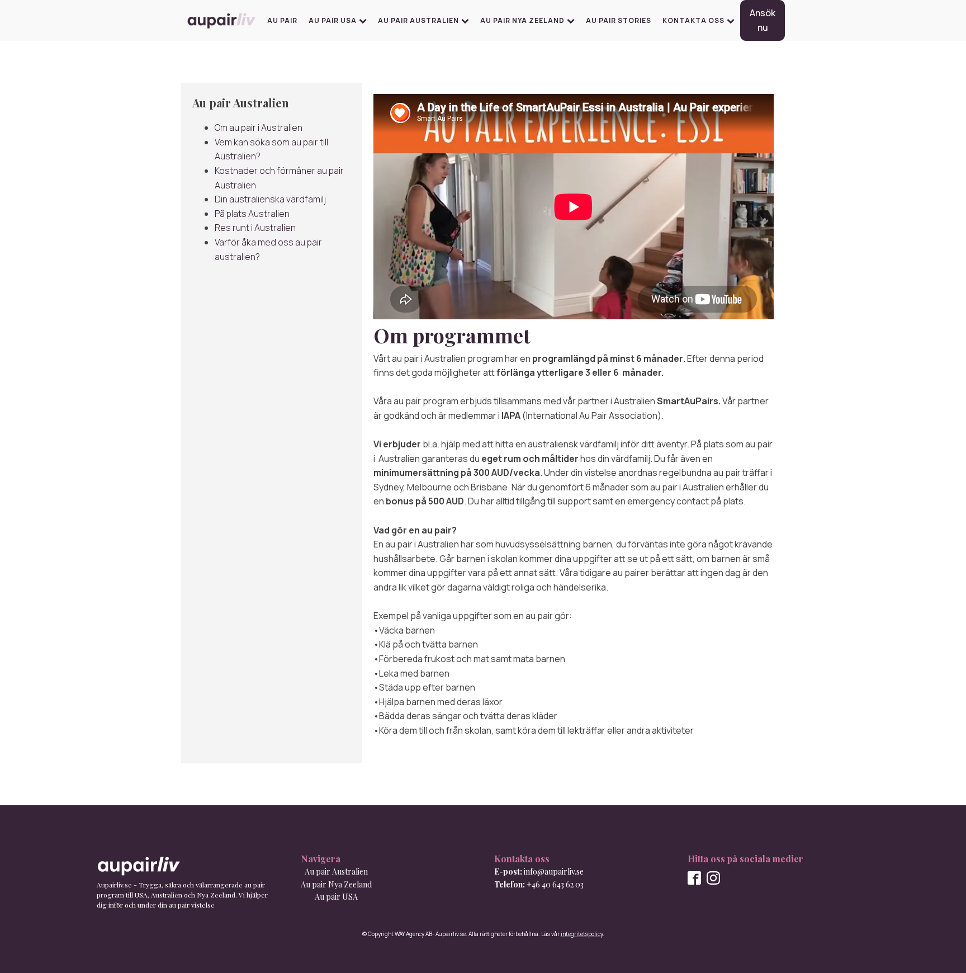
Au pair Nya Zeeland (522, 20)
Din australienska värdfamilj (270, 199)
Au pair (282, 20)
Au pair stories (618, 20)
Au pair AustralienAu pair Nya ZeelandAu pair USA (336, 884)
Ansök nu (762, 20)
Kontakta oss (693, 20)
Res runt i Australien (255, 227)
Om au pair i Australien (258, 127)
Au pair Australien (418, 20)
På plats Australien (252, 213)
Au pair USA (333, 20)
